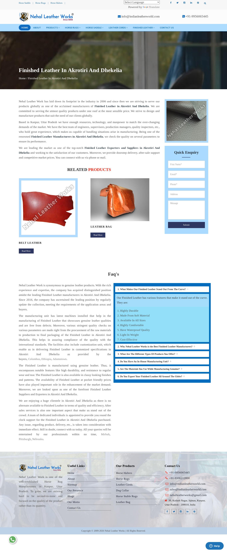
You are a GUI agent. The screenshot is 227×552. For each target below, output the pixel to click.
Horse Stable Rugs (127, 496)
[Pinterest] (197, 2)
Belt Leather (30, 242)
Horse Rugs (40, 3)
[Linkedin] (191, 2)
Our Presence (75, 490)
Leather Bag (101, 226)
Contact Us (167, 27)
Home (24, 27)
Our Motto (73, 502)
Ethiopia (46, 359)
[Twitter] (177, 2)
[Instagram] (184, 2)
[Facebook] (170, 2)
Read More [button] (26, 251)
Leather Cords (117, 27)
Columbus (34, 359)
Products (52, 27)
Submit (186, 225)
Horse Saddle (25, 3)
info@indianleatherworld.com (140, 16)
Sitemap (72, 484)
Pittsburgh (25, 439)
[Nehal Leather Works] (47, 16)
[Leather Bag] (125, 199)
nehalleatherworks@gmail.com (188, 495)
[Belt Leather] (53, 207)
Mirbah (105, 434)
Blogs (70, 496)
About (37, 27)
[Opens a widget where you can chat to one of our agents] (214, 546)
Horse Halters (56, 3)
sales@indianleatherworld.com (188, 489)
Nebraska (37, 439)
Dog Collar (122, 490)
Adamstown (60, 359)
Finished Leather (143, 27)
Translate (154, 7)
